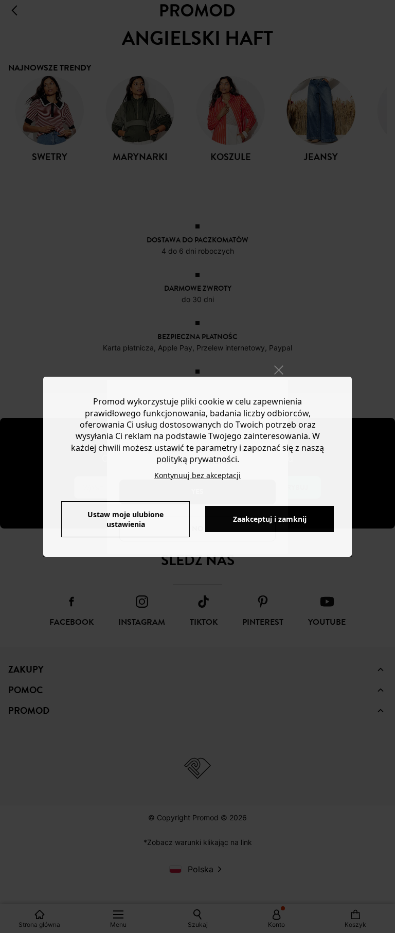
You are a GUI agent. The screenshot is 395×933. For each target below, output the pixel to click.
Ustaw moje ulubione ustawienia (125, 519)
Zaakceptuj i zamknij (270, 519)
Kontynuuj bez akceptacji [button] (197, 475)
